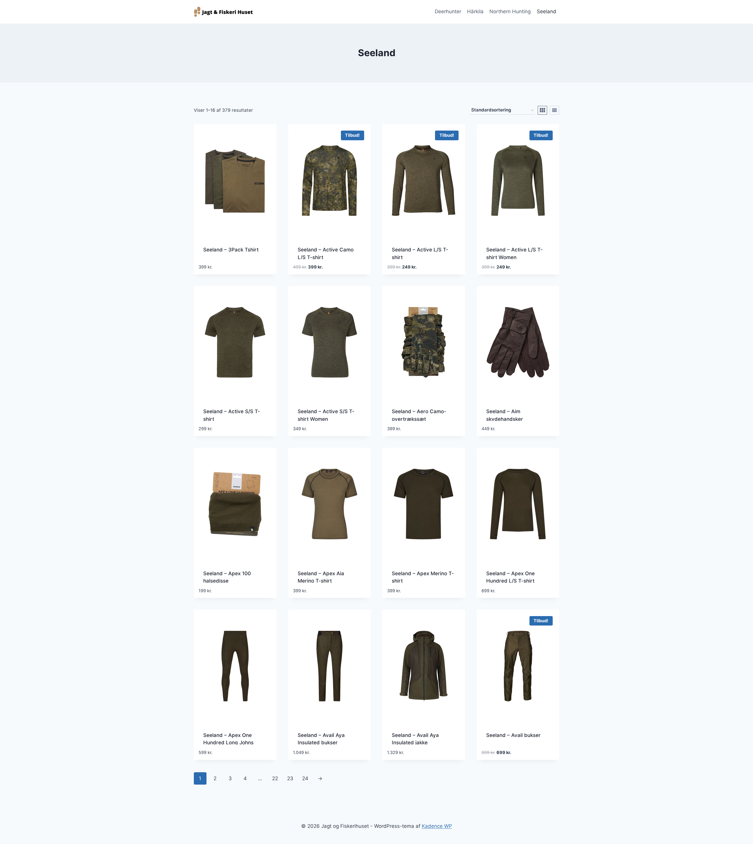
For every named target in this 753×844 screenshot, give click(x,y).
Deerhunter (448, 11)
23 (290, 778)
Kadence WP (437, 826)
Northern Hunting (510, 11)
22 (275, 778)
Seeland (546, 11)
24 (305, 778)
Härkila (475, 11)
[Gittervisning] (542, 110)
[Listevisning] (554, 110)
